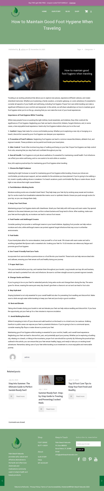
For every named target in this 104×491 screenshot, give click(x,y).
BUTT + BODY (43, 445)
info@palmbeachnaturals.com (66, 455)
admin (23, 49)
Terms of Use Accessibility (51, 487)
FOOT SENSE (42, 442)
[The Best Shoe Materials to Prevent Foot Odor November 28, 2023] (102, 481)
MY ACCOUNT (43, 463)
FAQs (40, 460)
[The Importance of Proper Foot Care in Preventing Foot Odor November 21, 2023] (2, 481)
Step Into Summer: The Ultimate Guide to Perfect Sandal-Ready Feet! (20, 386)
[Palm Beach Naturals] (15, 11)
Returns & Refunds (22, 487)
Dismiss (72, 3)
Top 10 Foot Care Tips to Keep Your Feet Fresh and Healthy (80, 386)
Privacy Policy (35, 487)
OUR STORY (42, 457)
